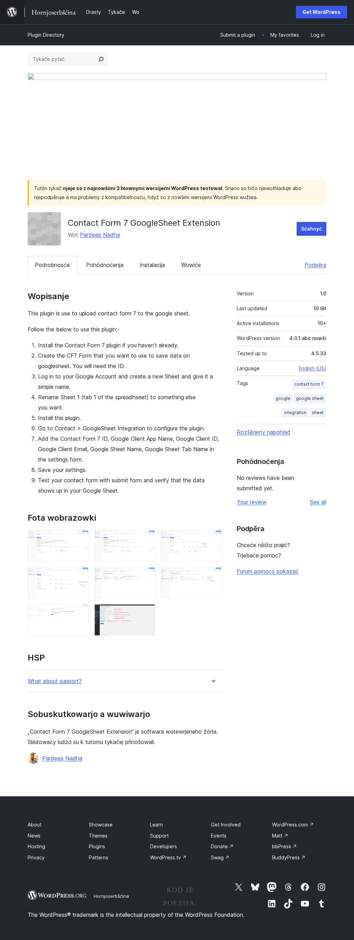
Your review (252, 502)
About (34, 824)
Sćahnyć (311, 229)
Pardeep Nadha (100, 234)
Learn (156, 824)
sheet (318, 412)
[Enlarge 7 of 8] (79, 613)
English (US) (312, 368)
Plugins (97, 846)
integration (295, 412)
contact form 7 (309, 384)
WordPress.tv (168, 857)
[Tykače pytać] (101, 59)
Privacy (36, 857)
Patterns (98, 857)
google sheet (310, 398)
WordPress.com (293, 824)
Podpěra (315, 264)
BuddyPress (289, 857)
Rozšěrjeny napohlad (263, 432)
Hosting (36, 846)
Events (218, 836)
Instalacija (152, 264)
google (283, 398)
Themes (98, 836)
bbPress (284, 846)
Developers (163, 846)
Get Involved (226, 824)
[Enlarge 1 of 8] (79, 539)
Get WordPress (321, 12)
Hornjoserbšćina (111, 896)
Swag (220, 857)
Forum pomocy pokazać (268, 571)
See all (318, 502)
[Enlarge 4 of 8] (79, 576)
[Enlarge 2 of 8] (145, 539)
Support (159, 836)
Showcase (101, 824)
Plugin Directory (46, 35)
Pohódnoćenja (104, 264)
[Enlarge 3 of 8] (212, 539)
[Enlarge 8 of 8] (145, 613)
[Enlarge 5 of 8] (145, 576)
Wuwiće (191, 264)
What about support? (55, 681)
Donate (222, 846)
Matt (280, 836)
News (34, 836)
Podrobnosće (52, 264)
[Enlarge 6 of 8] (212, 576)
